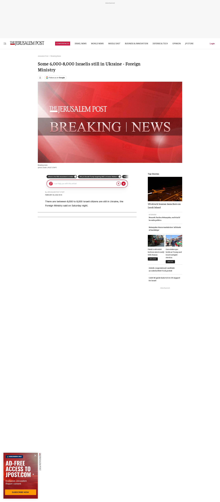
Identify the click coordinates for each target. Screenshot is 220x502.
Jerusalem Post (43, 56)
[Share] (40, 77)
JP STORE (189, 43)
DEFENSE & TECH (160, 43)
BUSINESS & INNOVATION (136, 43)
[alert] (20, 476)
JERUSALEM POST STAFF (56, 192)
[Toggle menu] (5, 43)
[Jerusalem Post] (25, 43)
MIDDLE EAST (114, 43)
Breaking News (56, 56)
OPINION (176, 43)
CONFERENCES (62, 43)
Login (212, 43)
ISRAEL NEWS (81, 43)
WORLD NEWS (97, 43)
